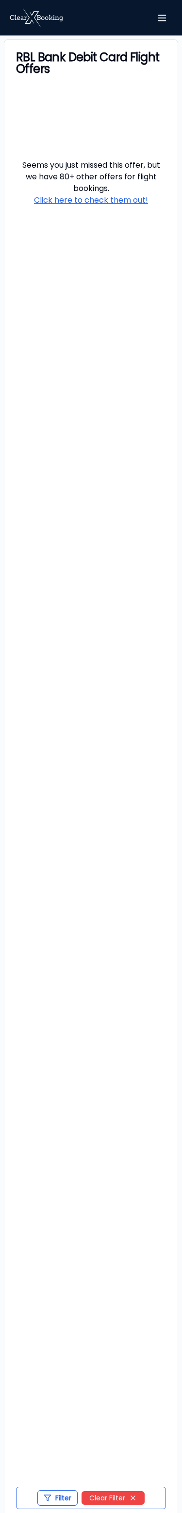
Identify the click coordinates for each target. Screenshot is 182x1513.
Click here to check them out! (91, 200)
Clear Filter (107, 1498)
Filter (63, 1498)
